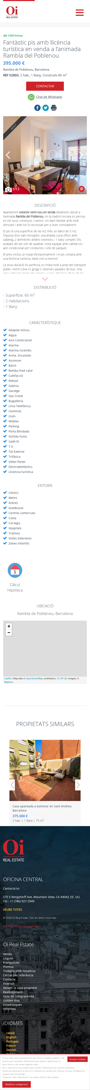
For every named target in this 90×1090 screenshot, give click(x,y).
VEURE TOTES (12, 910)
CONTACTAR (45, 86)
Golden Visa (11, 1000)
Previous (8, 155)
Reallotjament (13, 992)
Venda (7, 954)
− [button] (9, 632)
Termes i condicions (28, 926)
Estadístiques (12, 1005)
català (10, 1033)
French (11, 1046)
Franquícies (11, 962)
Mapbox (8, 681)
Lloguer (8, 958)
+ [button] (9, 626)
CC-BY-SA (62, 678)
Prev (12, 784)
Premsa (8, 967)
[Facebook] (37, 108)
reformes (9, 1009)
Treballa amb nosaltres (19, 971)
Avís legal (8, 926)
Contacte (9, 979)
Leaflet (8, 678)
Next (80, 155)
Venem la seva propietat (20, 988)
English (11, 1037)
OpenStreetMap (34, 678)
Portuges (12, 1041)
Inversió (8, 984)
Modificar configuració (16, 1084)
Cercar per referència (18, 975)
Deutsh (11, 1050)
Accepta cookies (77, 1059)
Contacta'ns (11, 888)
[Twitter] (45, 108)
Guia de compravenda (18, 996)
